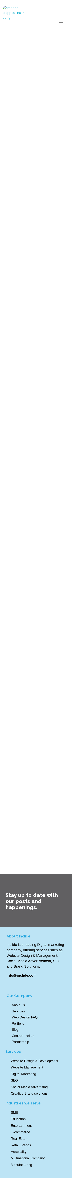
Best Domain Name (34, 807)
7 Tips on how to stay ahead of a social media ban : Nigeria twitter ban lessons (34, 309)
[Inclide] (18, 21)
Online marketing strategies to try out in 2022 (36, 132)
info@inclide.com (22, 975)
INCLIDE (31, 114)
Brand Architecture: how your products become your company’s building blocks (35, 479)
